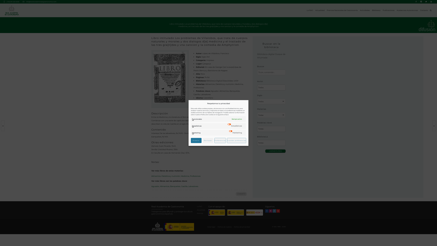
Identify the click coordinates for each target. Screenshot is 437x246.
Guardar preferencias (236, 140)
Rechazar (208, 140)
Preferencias (220, 140)
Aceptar (196, 140)
